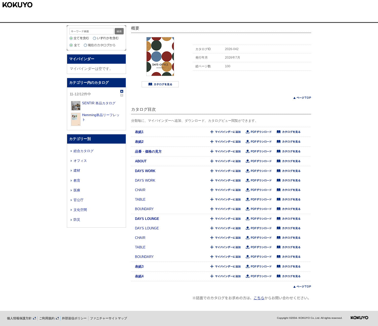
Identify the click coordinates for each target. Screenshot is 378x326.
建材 (77, 170)
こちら (259, 297)
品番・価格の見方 (148, 151)
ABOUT (141, 161)
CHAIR (140, 190)
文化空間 (80, 210)
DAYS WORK (145, 171)
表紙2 (139, 142)
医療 (77, 190)
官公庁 (79, 200)
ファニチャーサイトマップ (108, 318)
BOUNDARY (144, 209)
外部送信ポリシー (74, 318)
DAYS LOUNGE (147, 219)
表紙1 (139, 132)
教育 (77, 180)
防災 (77, 219)
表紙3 (139, 266)
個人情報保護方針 (19, 318)
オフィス (80, 161)
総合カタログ (84, 151)
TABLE (140, 199)
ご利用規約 (47, 318)
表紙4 (139, 276)
